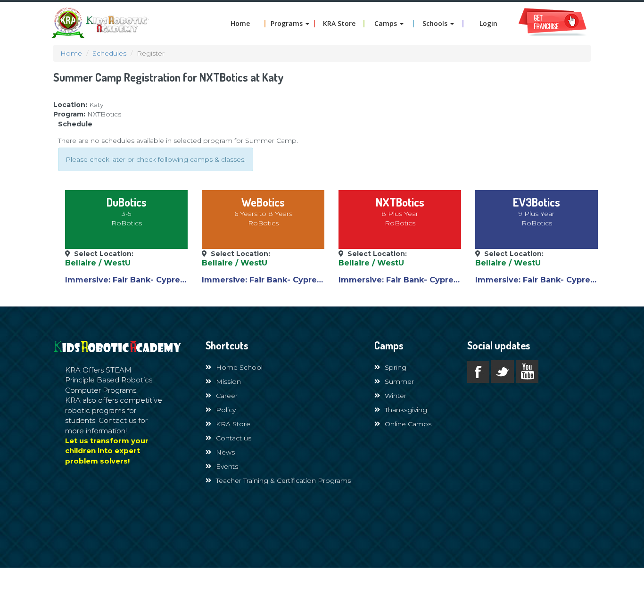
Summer (399, 381)
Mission (228, 381)
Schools (435, 23)
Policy (226, 410)
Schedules (109, 53)
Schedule (75, 124)
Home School (239, 367)
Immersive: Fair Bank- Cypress (127, 279)
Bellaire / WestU (98, 262)
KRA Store (339, 23)
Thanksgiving (406, 410)
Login (488, 23)
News (225, 452)
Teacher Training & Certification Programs (283, 480)
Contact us (233, 438)
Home (240, 23)
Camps (386, 23)
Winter (395, 395)
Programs (288, 23)
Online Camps (408, 424)
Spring (395, 367)
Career (227, 395)
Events (227, 466)
